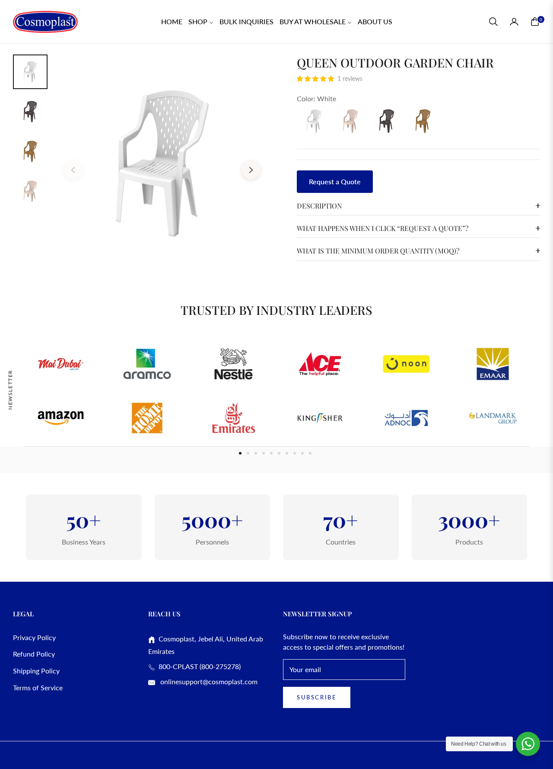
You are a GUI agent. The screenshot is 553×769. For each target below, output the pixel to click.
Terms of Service (38, 687)
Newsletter (10, 389)
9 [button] (302, 453)
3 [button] (255, 453)
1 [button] (240, 453)
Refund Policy (34, 654)
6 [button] (279, 453)
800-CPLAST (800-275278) (198, 666)
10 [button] (310, 453)
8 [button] (294, 453)
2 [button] (248, 453)
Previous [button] (73, 169)
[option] (162, 163)
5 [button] (271, 453)
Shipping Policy (36, 670)
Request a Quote (335, 181)
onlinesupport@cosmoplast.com (208, 681)
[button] (493, 21)
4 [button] (263, 453)
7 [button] (287, 453)
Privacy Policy (34, 637)
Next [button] (251, 169)
